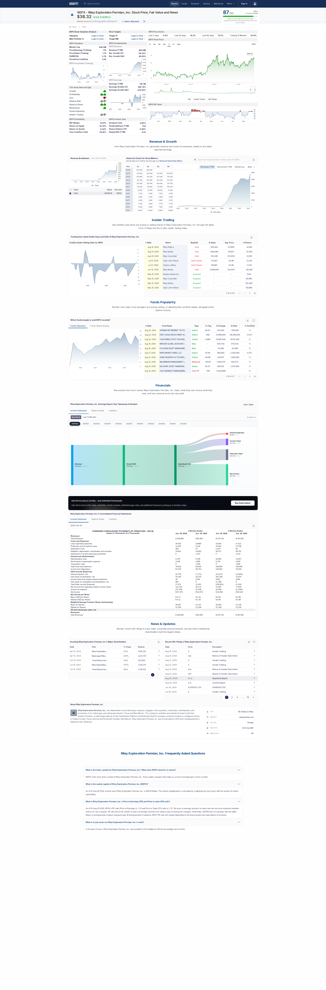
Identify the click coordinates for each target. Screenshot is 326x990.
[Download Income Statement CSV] (254, 526)
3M (159, 44)
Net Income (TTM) (224, 167)
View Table (248, 405)
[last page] (254, 293)
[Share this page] (144, 21)
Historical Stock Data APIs (170, 161)
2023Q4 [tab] (183, 424)
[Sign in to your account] (255, 3)
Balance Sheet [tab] (98, 410)
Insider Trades (199, 99)
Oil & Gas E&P (248, 728)
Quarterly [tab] (76, 417)
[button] (148, 242)
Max (179, 44)
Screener (195, 4)
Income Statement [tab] (78, 410)
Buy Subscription (242, 503)
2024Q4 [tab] (140, 424)
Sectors (206, 4)
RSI (189, 99)
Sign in (244, 4)
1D (150, 44)
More (229, 4)
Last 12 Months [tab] (89, 417)
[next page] (249, 293)
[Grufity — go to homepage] (75, 3)
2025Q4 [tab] (96, 424)
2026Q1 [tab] (86, 424)
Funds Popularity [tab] (77, 326)
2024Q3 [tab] (151, 424)
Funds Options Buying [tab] (100, 326)
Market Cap (239, 167)
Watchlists (218, 4)
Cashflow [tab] (113, 410)
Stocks (174, 4)
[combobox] (106, 3)
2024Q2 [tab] (162, 424)
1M (154, 44)
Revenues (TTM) (207, 167)
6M (164, 44)
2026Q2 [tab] (75, 424)
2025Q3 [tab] (107, 424)
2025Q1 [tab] (129, 424)
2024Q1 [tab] (173, 424)
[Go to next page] (253, 697)
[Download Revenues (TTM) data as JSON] (254, 160)
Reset (254, 44)
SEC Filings (212, 99)
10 (248, 697)
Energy (251, 722)
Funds (184, 4)
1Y (169, 44)
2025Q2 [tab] (118, 424)
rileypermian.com (246, 717)
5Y (173, 44)
